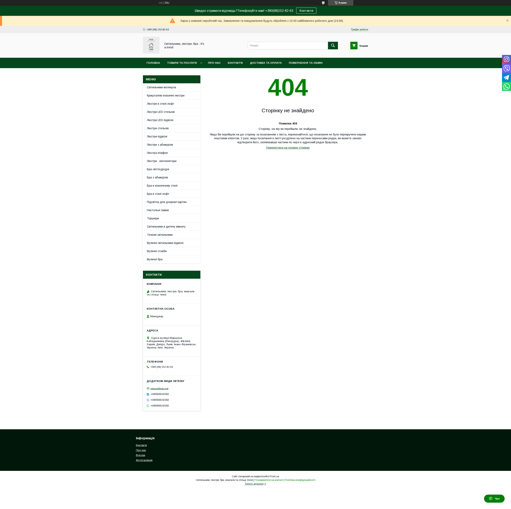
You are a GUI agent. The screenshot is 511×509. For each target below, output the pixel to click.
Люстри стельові (158, 128)
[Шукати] (333, 45)
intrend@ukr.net (159, 388)
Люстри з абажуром (160, 144)
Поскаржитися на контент (269, 480)
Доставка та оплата (266, 62)
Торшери (153, 218)
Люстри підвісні (157, 136)
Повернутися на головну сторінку (288, 147)
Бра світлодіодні (158, 169)
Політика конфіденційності (300, 480)
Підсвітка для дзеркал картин (167, 202)
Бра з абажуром (157, 177)
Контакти (306, 10)
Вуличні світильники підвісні (165, 243)
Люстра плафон (157, 152)
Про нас (214, 62)
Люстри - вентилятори (161, 161)
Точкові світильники (160, 234)
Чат (497, 498)
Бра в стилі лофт (158, 193)
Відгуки (140, 455)
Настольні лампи (158, 210)
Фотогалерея (144, 460)
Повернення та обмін (306, 62)
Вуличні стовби (157, 251)
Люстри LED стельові (161, 111)
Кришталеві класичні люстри (165, 95)
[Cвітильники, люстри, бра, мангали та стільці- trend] (151, 52)
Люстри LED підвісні (160, 120)
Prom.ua (274, 476)
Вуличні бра (154, 259)
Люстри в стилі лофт (160, 103)
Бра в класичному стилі (162, 185)
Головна (153, 62)
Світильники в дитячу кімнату (166, 226)
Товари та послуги (182, 62)
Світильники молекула (161, 87)
